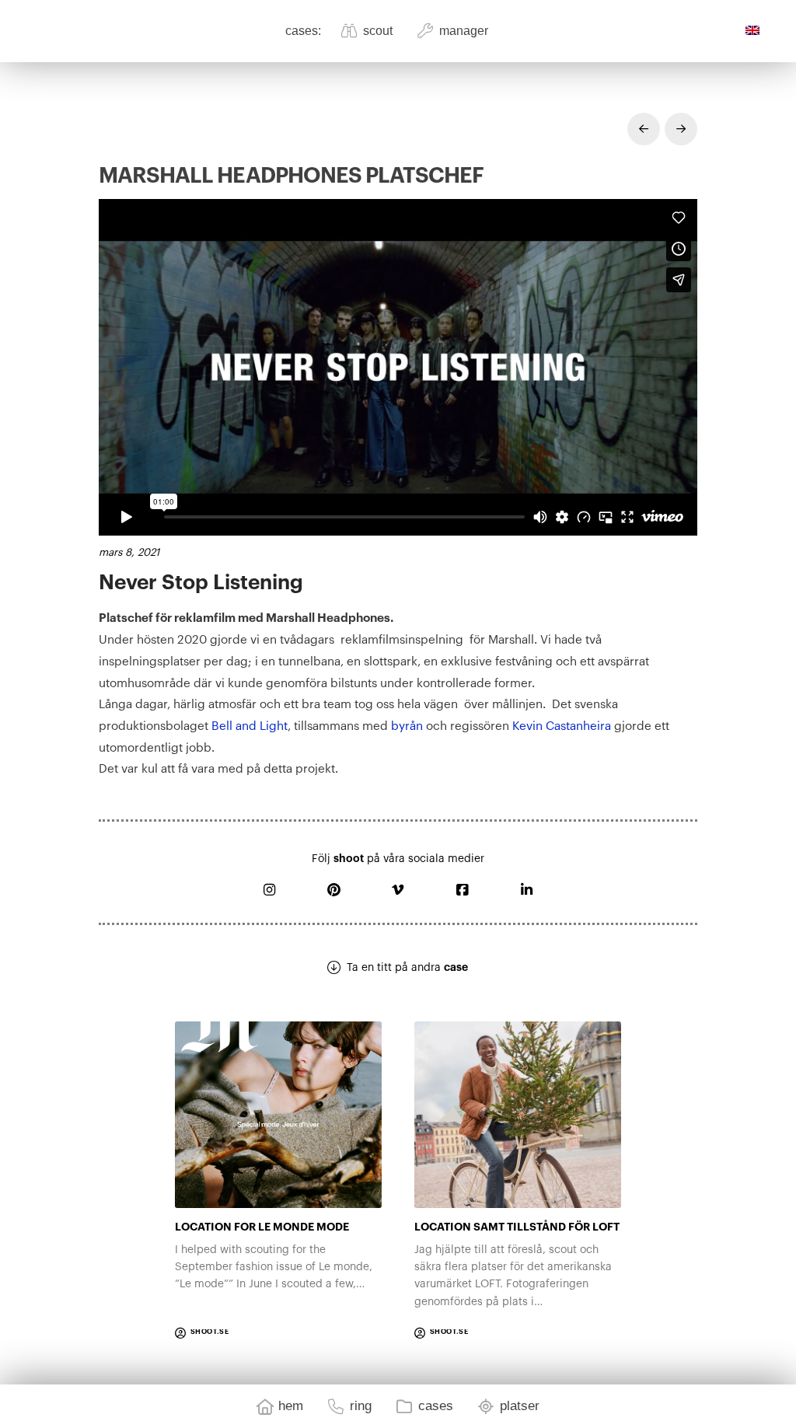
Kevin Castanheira (561, 726)
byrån (407, 726)
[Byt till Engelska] (756, 31)
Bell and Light (249, 726)
